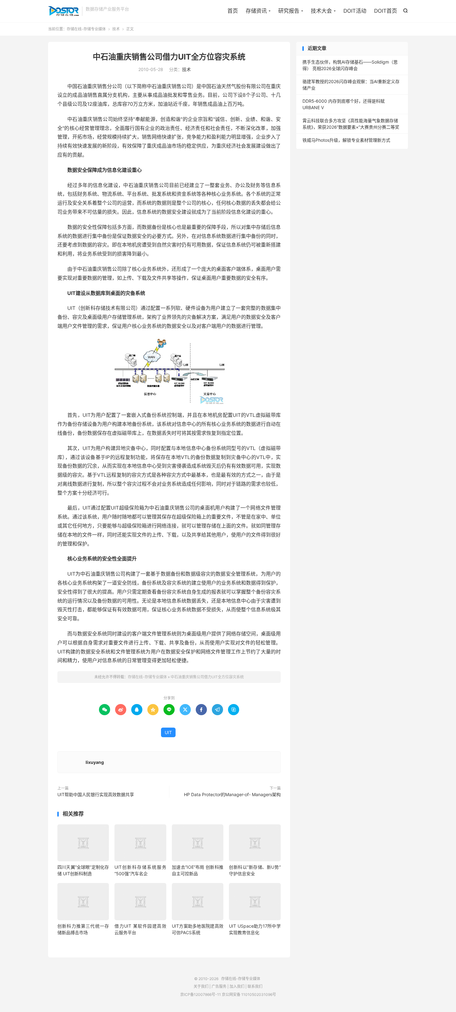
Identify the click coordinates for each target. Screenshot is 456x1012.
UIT (168, 732)
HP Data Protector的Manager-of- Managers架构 (232, 794)
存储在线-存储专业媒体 (63, 11)
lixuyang (95, 762)
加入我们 (237, 986)
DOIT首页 (385, 11)
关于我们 (201, 986)
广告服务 (219, 986)
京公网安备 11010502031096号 (249, 994)
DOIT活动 (354, 11)
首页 (232, 11)
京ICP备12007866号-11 (200, 994)
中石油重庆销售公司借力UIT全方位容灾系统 (169, 56)
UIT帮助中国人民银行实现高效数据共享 (95, 794)
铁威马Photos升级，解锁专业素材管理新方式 (346, 140)
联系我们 (255, 986)
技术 (116, 29)
